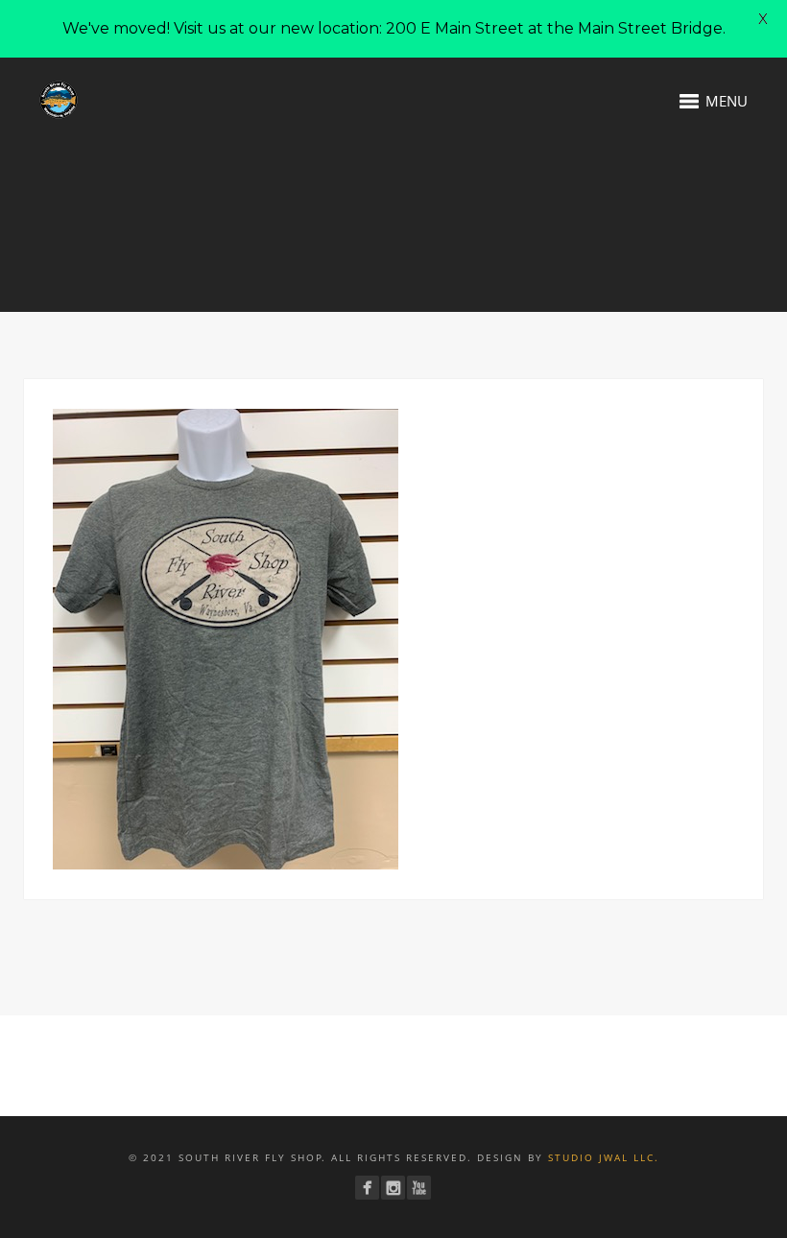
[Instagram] (393, 1188)
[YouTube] (419, 1188)
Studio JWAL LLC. (603, 1157)
